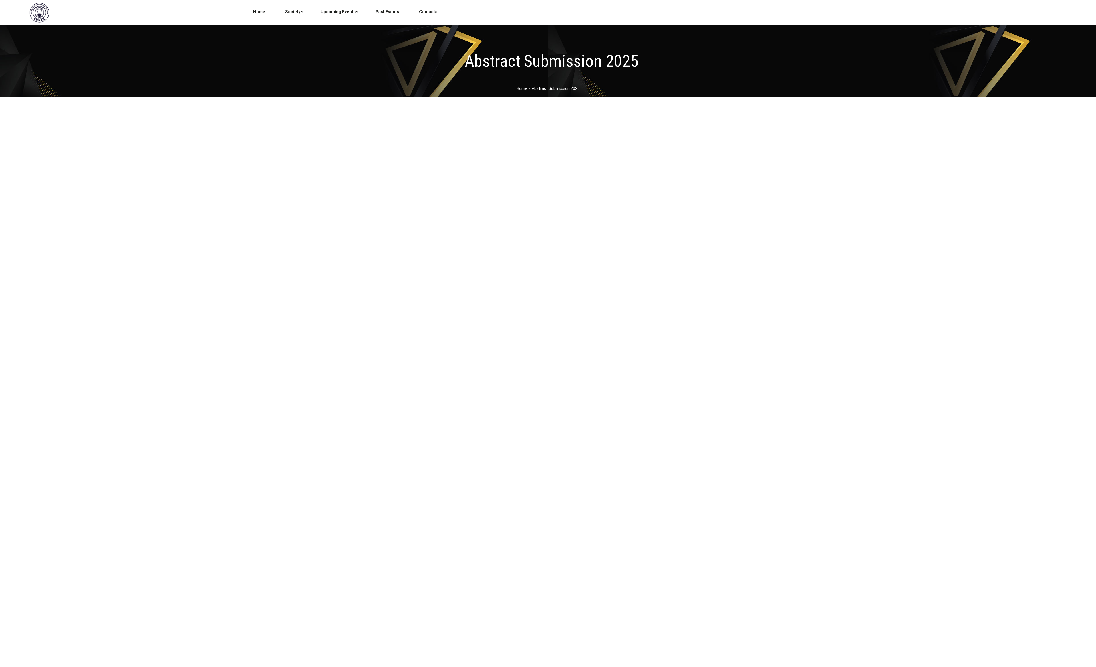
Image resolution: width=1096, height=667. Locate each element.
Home (259, 11)
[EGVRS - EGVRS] (39, 13)
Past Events (387, 11)
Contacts (428, 11)
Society (293, 11)
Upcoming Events (338, 11)
